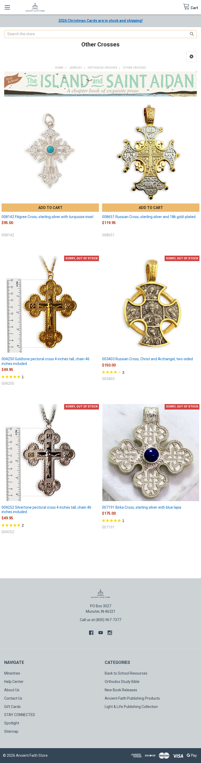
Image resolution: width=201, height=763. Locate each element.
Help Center (14, 682)
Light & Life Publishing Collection (131, 707)
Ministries (12, 673)
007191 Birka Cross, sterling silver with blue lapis (141, 507)
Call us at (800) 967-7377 (100, 620)
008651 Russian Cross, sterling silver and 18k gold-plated (149, 217)
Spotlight (11, 723)
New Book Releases (121, 690)
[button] (191, 56)
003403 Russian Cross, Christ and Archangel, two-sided (147, 359)
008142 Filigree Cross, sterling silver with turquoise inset (47, 217)
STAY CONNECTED (19, 715)
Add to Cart (50, 208)
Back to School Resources (126, 673)
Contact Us (13, 698)
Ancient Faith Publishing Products (132, 698)
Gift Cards (12, 707)
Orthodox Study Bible (122, 682)
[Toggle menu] (7, 7)
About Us (11, 690)
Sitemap (11, 731)
